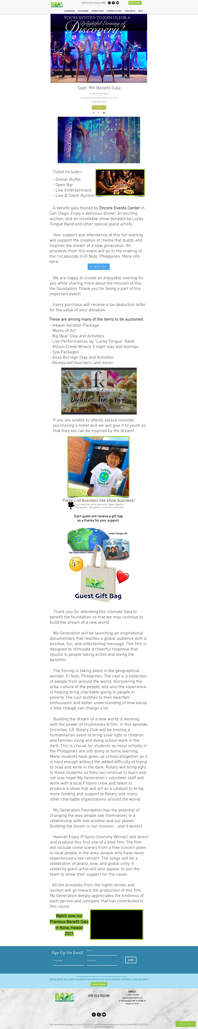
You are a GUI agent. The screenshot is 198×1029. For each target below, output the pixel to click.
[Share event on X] (98, 113)
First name (58, 961)
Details (99, 108)
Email (89, 951)
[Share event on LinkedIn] (104, 113)
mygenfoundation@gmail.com (132, 998)
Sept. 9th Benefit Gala (99, 88)
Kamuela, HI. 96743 (132, 1003)
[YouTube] (117, 2)
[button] (99, 391)
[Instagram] (94, 1015)
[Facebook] (113, 2)
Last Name (91, 961)
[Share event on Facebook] (93, 113)
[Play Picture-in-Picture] (133, 160)
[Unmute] (64, 160)
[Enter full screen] (137, 160)
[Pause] (60, 160)
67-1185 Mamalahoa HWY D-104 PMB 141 (132, 1001)
